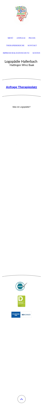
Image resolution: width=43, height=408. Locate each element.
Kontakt (32, 45)
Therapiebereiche (15, 45)
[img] (21, 14)
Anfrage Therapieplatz (21, 87)
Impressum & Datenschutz (16, 53)
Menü (10, 38)
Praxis (32, 38)
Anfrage (21, 38)
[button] (21, 399)
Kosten (36, 53)
